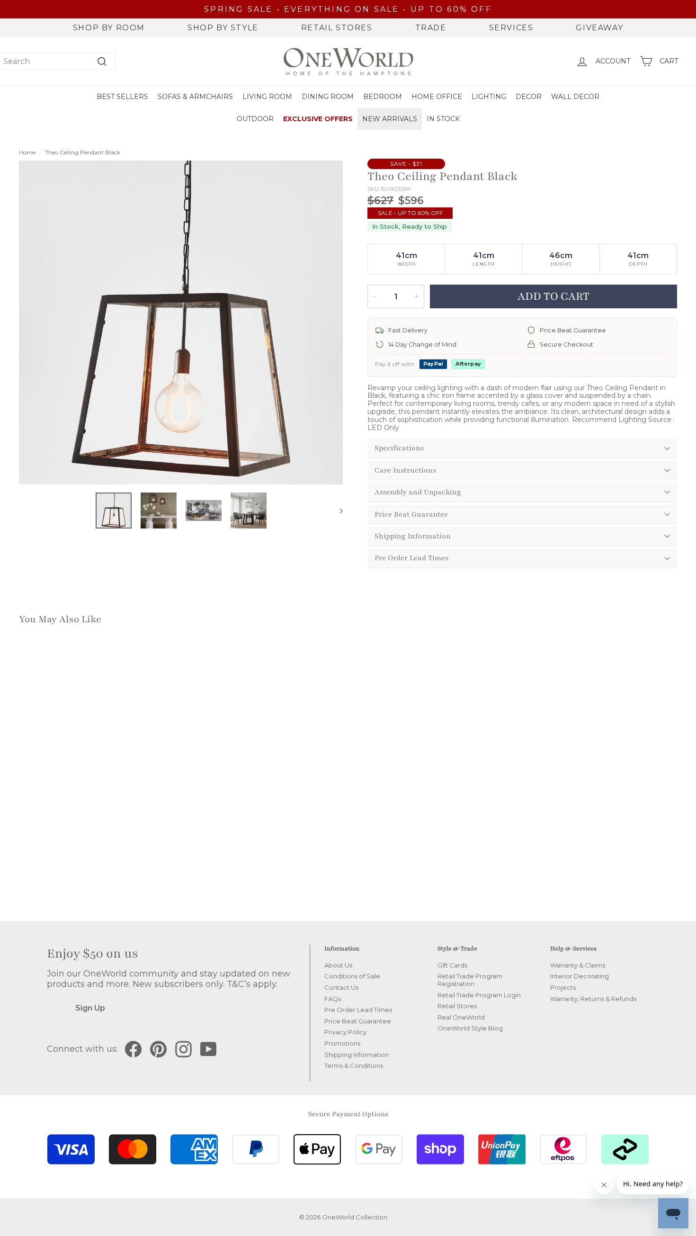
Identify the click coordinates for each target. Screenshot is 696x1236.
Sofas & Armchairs (195, 96)
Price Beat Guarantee (411, 514)
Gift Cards (452, 965)
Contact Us (341, 987)
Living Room (267, 96)
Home (27, 152)
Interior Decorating (579, 976)
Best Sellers (122, 96)
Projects (563, 987)
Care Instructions (405, 470)
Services (511, 27)
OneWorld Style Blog (470, 1028)
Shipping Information (413, 536)
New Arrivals (389, 119)
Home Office (436, 96)
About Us (338, 965)
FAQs (332, 999)
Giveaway (599, 27)
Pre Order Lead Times (411, 558)
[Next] (337, 510)
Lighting (489, 96)
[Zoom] (181, 322)
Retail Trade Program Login (479, 995)
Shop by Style (223, 27)
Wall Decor (575, 96)
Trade (430, 27)
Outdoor (255, 119)
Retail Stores (337, 27)
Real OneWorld (461, 1017)
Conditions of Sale (352, 976)
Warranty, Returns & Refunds (593, 999)
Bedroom (382, 96)
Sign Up (90, 1007)
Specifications (399, 448)
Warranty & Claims (577, 965)
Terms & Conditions (353, 1065)
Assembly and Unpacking (418, 492)
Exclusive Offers (318, 119)
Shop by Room (109, 27)
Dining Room (328, 96)
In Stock (443, 119)
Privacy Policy (345, 1032)
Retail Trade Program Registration (469, 979)
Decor (529, 96)
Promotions (342, 1043)
